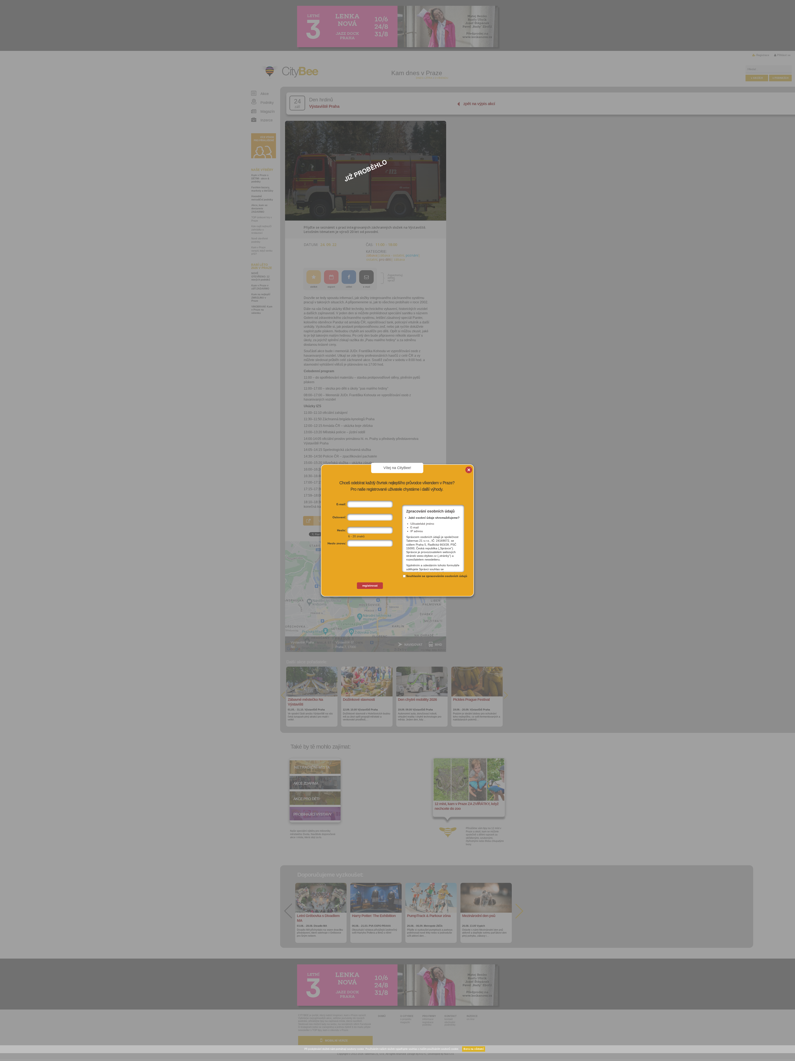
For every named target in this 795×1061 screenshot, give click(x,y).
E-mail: (341, 504)
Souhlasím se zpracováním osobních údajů (436, 576)
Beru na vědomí (474, 1049)
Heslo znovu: (337, 543)
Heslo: (341, 530)
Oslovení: (339, 517)
